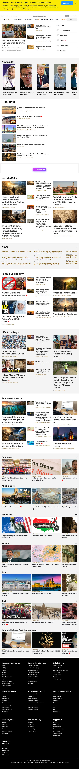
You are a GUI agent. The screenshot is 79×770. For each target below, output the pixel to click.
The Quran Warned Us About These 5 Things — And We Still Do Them (32, 155)
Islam (11, 238)
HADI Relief (5, 726)
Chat (63, 40)
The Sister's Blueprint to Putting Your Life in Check (13, 319)
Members (30, 683)
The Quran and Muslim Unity (43, 47)
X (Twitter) (5, 746)
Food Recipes (5, 698)
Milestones (31, 726)
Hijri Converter (6, 679)
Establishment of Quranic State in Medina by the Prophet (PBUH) (32, 136)
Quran (44, 49)
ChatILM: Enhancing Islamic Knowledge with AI (64, 419)
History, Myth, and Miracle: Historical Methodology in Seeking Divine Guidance (13, 201)
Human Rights (57, 694)
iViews (6, 52)
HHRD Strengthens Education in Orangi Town (62, 353)
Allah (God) (5, 668)
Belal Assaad (5, 298)
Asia (54, 707)
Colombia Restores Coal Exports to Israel (31, 145)
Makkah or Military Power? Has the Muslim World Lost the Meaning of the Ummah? (43, 209)
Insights (4, 700)
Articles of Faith (57, 668)
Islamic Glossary (6, 705)
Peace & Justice (57, 696)
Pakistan (13, 207)
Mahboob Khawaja (39, 201)
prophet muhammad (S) (46, 41)
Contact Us (31, 724)
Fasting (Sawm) (47, 445)
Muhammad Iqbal (39, 376)
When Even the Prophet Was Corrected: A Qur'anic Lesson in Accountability (43, 280)
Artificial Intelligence (45, 422)
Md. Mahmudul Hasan (7, 356)
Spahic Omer (5, 238)
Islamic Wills (56, 731)
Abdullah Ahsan (6, 207)
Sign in (67, 16)
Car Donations (57, 726)
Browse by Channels (33, 709)
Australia (55, 705)
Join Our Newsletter (33, 676)
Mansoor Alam (38, 49)
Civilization (46, 356)
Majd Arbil (37, 343)
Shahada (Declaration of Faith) (61, 670)
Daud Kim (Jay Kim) (21, 118)
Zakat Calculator (6, 685)
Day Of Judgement (29, 111)
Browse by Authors (33, 700)
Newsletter (64, 46)
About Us (30, 722)
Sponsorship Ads (57, 733)
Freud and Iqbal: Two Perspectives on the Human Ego (42, 370)
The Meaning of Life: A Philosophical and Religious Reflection (42, 291)
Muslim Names (6, 703)
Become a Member (33, 681)
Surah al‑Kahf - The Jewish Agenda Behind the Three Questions (42, 303)
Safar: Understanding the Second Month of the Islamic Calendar (42, 313)
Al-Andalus (15, 382)
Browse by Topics (32, 705)
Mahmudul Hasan (58, 236)
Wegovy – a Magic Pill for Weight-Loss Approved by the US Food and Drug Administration (42, 431)
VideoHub (63, 35)
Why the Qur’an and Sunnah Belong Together (13, 293)
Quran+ (4, 672)
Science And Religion (14, 448)
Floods (63, 390)
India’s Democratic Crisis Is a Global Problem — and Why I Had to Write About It (65, 201)
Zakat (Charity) (57, 674)
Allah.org (4, 722)
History (26, 139)
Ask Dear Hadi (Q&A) (33, 668)
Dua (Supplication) (7, 681)
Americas (55, 700)
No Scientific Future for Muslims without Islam (13, 444)
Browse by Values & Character (36, 703)
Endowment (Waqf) (58, 729)
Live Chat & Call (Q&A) (33, 672)
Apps (3, 694)
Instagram (6, 748)
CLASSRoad (5, 733)
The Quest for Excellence (65, 314)
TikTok (5, 752)
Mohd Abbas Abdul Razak (40, 295)
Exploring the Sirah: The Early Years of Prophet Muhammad (43, 37)
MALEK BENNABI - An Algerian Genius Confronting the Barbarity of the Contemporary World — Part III (43, 224)
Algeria (42, 230)
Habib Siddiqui (58, 207)
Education (64, 359)
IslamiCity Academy (7, 731)
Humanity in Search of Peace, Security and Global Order (42, 197)
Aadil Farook (57, 295)
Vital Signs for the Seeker (65, 292)
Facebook (6, 744)
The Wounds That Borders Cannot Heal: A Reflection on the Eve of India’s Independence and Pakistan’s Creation (43, 185)
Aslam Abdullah (20, 129)
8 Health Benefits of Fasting (62, 444)
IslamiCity (37, 41)
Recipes (63, 51)
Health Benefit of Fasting (41, 442)
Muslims (16, 356)
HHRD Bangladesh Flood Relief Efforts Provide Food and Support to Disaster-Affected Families (64, 382)
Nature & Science (32, 698)
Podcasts (4, 714)
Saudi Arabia (46, 214)
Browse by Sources (33, 707)
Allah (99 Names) (57, 665)
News (10, 52)
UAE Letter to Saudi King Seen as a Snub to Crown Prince (13, 43)
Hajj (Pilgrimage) (57, 679)
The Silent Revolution (42, 362)
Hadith (4, 674)
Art (42, 343)
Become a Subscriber (33, 679)
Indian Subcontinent (68, 236)
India (45, 190)
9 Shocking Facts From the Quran (28, 116)
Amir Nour (37, 230)
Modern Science (47, 436)
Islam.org (4, 724)
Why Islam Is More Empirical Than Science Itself (43, 403)
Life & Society (31, 696)
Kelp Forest (13, 424)
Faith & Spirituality (32, 694)
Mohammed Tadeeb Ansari (60, 448)
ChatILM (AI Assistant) (33, 665)
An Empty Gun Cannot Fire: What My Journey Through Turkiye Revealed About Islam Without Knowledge (12, 231)
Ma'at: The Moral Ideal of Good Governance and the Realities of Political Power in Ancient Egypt (43, 351)
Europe (55, 703)
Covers (4, 696)
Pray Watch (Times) (7, 676)
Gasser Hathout (39, 445)
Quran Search (65, 30)
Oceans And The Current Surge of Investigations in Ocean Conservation (13, 419)
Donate (55, 722)
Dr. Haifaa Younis (6, 324)
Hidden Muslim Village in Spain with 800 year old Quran (13, 377)
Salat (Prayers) (57, 672)
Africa (54, 709)
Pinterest (6, 755)
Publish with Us (32, 731)
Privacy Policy (31, 729)
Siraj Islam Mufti (6, 424)
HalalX (4, 729)
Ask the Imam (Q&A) (33, 670)
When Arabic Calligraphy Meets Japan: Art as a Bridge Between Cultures (42, 338)
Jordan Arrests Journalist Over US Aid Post (42, 26)
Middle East (56, 711)
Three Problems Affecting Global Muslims (13, 352)
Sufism (43, 364)
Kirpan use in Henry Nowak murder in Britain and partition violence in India (65, 230)
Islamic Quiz (5, 707)
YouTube (6, 750)
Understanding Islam (8, 683)
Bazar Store (56, 724)
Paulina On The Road (7, 382)
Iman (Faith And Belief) (28, 157)
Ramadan (55, 676)
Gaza (46, 201)
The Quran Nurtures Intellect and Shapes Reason (31, 108)
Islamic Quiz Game (7, 709)
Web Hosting (56, 735)
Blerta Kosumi (58, 359)
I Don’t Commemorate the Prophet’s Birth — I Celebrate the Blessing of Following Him (32, 127)
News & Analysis (57, 698)
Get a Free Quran (32, 674)
